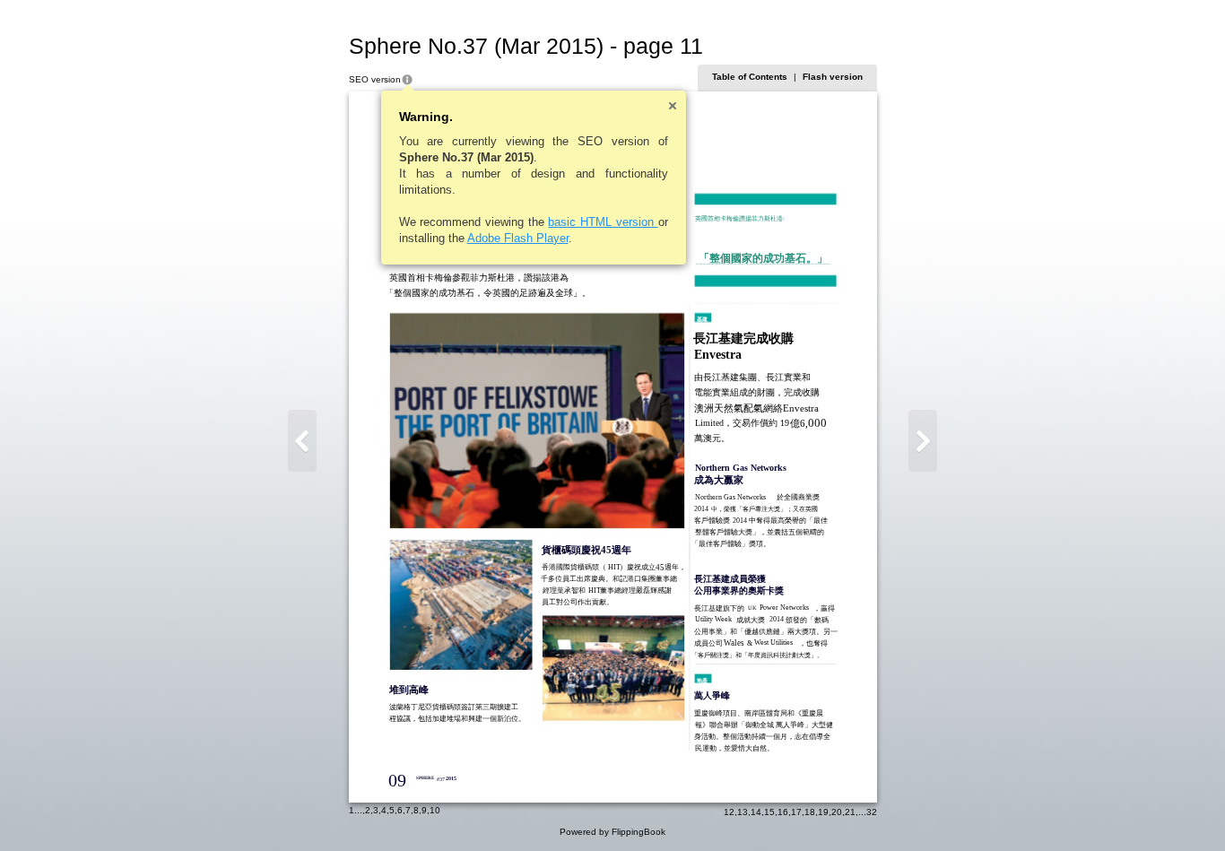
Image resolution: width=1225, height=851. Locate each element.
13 (742, 812)
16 (783, 812)
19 (823, 812)
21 (850, 812)
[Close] (672, 106)
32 (871, 812)
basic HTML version (602, 222)
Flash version (833, 77)
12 (729, 812)
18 (809, 812)
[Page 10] (302, 441)
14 (756, 812)
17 (796, 812)
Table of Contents (749, 77)
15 (769, 812)
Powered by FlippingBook (612, 832)
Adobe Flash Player (518, 238)
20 (836, 812)
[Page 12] (922, 441)
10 (435, 810)
